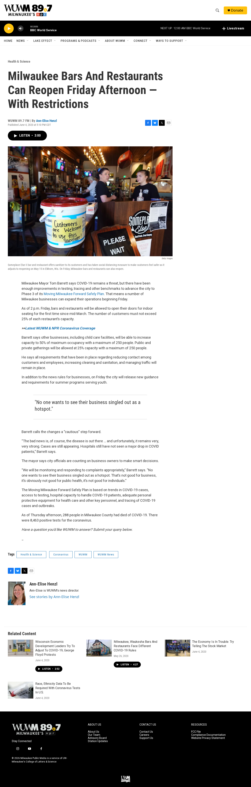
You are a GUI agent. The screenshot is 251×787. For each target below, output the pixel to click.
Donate (237, 10)
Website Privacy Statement (208, 738)
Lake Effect (42, 40)
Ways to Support (169, 40)
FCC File (196, 731)
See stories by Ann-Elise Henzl (54, 596)
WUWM (83, 554)
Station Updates (98, 741)
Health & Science (19, 61)
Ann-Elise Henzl (46, 121)
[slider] (26, 28)
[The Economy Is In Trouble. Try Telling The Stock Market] (177, 648)
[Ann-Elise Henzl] (16, 593)
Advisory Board (97, 738)
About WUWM (115, 40)
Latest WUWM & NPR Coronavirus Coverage (60, 328)
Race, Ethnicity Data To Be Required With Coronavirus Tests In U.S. (57, 688)
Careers (144, 734)
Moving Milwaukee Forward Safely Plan (74, 294)
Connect (140, 40)
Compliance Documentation (208, 734)
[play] (9, 28)
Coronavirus (60, 554)
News (20, 40)
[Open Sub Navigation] (27, 40)
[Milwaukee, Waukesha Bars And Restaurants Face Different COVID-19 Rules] (99, 648)
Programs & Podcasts (78, 40)
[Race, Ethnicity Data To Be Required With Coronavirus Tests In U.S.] (20, 690)
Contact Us (146, 731)
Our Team (94, 734)
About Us (93, 731)
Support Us (146, 738)
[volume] (20, 28)
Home (8, 40)
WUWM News (106, 554)
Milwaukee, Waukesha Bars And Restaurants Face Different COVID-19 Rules (135, 646)
